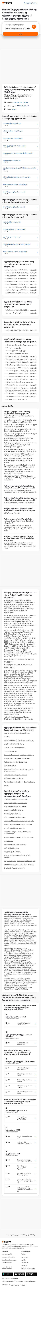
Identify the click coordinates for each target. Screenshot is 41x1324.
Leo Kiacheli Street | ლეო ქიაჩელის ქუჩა (16, 733)
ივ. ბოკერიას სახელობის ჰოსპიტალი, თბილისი (19, 821)
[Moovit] (7, 3)
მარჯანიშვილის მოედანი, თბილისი (15, 806)
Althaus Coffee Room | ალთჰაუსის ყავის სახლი (19, 755)
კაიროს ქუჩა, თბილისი (11, 848)
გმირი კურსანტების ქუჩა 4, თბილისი (15, 803)
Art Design (20, 778)
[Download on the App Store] (19, 1274)
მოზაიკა (6, 785)
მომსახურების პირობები (9, 1278)
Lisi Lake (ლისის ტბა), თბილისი (14, 810)
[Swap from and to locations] (34, 27)
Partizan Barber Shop (20, 762)
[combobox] (20, 25)
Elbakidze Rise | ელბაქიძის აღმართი (15, 775)
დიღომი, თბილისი (10, 861)
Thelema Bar (8, 762)
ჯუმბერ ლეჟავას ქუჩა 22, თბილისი (14, 817)
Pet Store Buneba (9, 778)
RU (9, 1267)
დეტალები (33, 270)
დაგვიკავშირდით (30, 1281)
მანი (21, 744)
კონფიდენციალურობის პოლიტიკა (12, 1281)
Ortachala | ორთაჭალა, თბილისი (14, 868)
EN (4, 1267)
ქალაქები (24, 1265)
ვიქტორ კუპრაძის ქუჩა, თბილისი (14, 828)
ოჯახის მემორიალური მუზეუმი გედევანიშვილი (18, 740)
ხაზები (23, 1254)
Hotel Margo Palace (10, 765)
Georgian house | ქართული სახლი (14, 747)
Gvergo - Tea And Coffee (21, 758)
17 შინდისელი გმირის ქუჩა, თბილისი (15, 799)
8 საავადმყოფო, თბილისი (12, 813)
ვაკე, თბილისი (8, 841)
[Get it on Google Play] (7, 1274)
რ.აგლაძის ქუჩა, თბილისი (12, 851)
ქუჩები (23, 1260)
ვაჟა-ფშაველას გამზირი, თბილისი (15, 844)
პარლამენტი (8, 758)
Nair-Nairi (7, 737)
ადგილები (24, 1257)
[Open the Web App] (31, 1274)
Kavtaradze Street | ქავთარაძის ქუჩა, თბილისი (18, 837)
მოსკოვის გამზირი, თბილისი (26, 861)
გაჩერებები (25, 1262)
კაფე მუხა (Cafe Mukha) (11, 744)
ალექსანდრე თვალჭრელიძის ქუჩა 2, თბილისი (18, 864)
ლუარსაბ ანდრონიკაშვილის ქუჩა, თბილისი (18, 824)
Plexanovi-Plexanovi (10, 751)
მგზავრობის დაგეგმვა (28, 1268)
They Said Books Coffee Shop (13, 782)
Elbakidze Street (29, 782)
